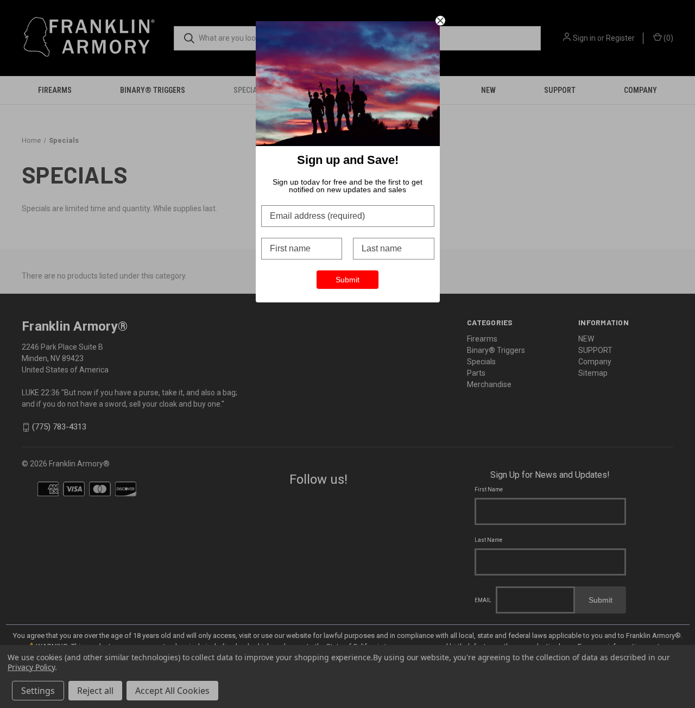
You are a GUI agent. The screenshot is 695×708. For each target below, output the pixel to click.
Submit (347, 279)
